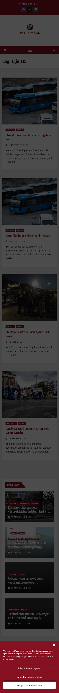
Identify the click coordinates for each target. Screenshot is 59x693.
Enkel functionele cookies (29, 677)
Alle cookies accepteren (29, 668)
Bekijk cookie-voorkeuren (29, 685)
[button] (54, 644)
